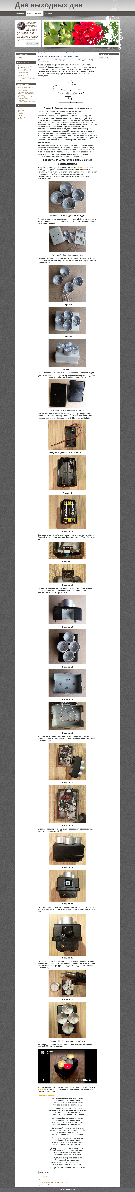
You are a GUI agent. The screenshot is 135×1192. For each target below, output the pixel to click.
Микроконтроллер (23, 117)
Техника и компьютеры (34, 13)
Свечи (57, 1182)
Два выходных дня (32, 43)
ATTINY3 (64, 1182)
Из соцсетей (48, 13)
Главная (20, 57)
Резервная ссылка (46, 1095)
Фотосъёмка (21, 110)
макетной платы (82, 167)
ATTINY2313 (21, 118)
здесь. (40, 1089)
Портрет (20, 113)
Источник (45, 1176)
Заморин (20, 109)
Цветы (20, 115)
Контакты (20, 59)
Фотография (20, 13)
